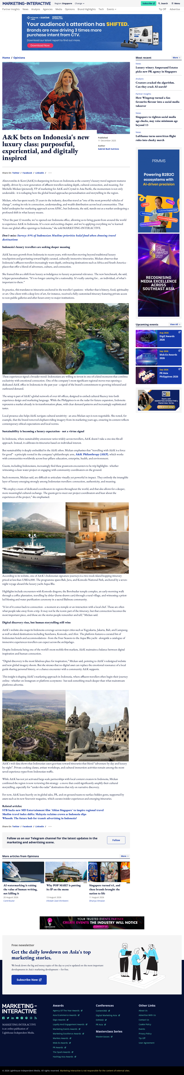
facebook (27, 173)
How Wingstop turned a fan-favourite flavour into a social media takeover (157, 102)
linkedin (39, 173)
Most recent (157, 57)
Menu (177, 3)
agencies (48, 9)
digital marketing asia (107, 1015)
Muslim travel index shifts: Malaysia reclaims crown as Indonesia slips (44, 814)
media (58, 9)
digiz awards (60, 1019)
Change (78, 3)
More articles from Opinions (64, 856)
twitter (15, 173)
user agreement (146, 1042)
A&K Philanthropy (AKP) (92, 454)
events (110, 9)
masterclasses (104, 1036)
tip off (162, 9)
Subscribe (149, 4)
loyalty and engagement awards (69, 1024)
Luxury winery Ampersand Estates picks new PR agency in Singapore (157, 69)
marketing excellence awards (67, 1033)
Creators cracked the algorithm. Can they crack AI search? (155, 84)
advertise (175, 9)
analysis (35, 9)
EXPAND (101, 1020)
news (25, 9)
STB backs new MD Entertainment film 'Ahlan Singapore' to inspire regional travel (53, 810)
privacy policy (145, 1033)
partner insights (11, 9)
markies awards (62, 1038)
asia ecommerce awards (65, 1015)
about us (143, 1010)
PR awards (59, 1047)
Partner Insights (143, 93)
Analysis (140, 78)
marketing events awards (65, 1029)
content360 (103, 1010)
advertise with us (147, 1015)
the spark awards (63, 1052)
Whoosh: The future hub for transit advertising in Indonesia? (39, 818)
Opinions (19, 57)
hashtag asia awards (63, 1056)
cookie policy (145, 1024)
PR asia (101, 1024)
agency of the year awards (66, 1010)
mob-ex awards (62, 1042)
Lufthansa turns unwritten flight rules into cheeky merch (156, 138)
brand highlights (87, 9)
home (6, 57)
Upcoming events (157, 324)
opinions (70, 9)
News (138, 63)
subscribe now (32, 981)
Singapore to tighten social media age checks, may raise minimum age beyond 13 (157, 121)
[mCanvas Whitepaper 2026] (92, 32)
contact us (144, 1019)
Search (164, 3)
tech (101, 9)
